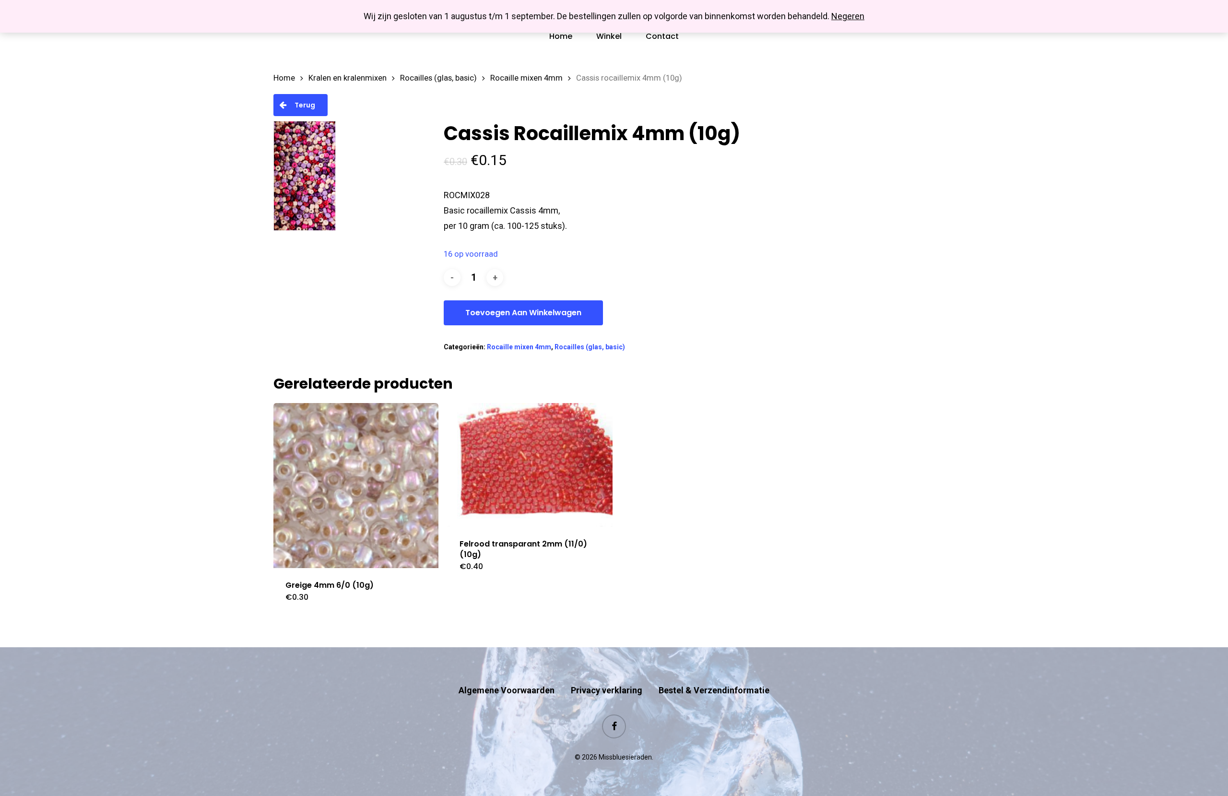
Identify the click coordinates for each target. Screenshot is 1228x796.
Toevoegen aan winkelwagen (523, 312)
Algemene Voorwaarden (507, 690)
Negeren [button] (847, 16)
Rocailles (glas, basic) (438, 78)
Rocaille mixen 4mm (526, 78)
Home (284, 78)
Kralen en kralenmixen (347, 78)
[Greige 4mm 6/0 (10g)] (355, 485)
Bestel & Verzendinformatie (714, 690)
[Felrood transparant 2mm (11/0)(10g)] (530, 465)
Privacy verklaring (606, 690)
